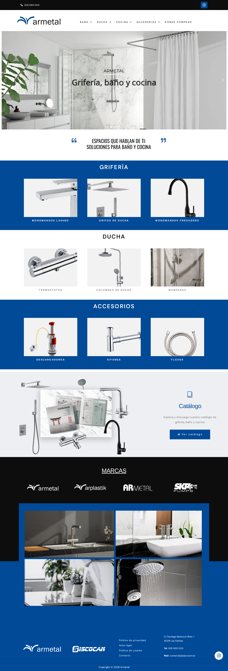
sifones (114, 359)
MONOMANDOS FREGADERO (177, 220)
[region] (114, 80)
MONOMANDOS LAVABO (50, 220)
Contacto (124, 655)
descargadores (50, 359)
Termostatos (50, 290)
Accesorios (147, 22)
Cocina (122, 22)
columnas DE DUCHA (114, 290)
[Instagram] (204, 5)
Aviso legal (125, 645)
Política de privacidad (132, 640)
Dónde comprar (178, 22)
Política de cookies (130, 650)
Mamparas (177, 290)
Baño (84, 22)
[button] (86, 22)
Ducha (102, 22)
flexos (177, 359)
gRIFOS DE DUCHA (114, 220)
